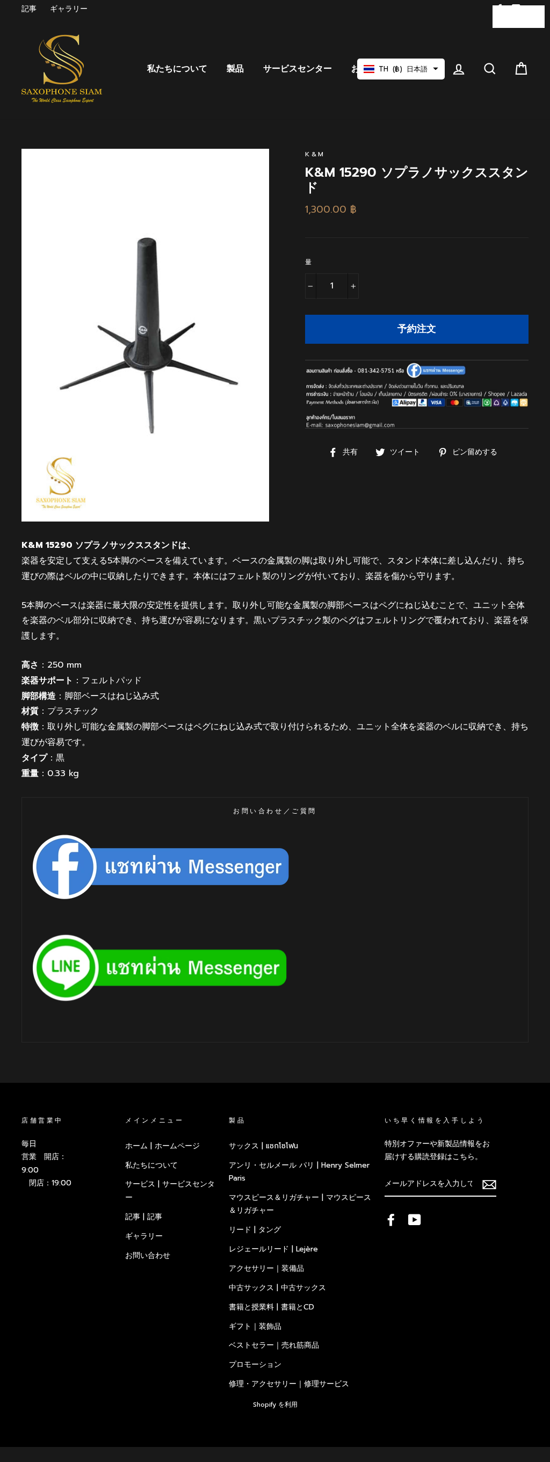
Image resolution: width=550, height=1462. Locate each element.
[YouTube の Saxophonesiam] (414, 1219)
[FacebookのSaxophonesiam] (391, 1219)
